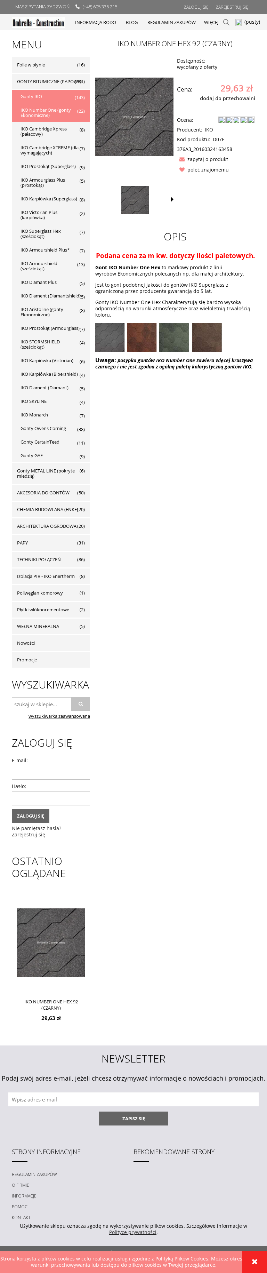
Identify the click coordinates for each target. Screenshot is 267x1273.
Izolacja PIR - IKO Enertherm (46, 576)
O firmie (20, 1185)
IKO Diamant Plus (39, 282)
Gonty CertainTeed (40, 442)
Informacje (24, 1196)
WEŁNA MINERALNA (38, 626)
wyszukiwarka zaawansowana (59, 716)
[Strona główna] (38, 22)
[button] (202, 159)
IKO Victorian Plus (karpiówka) (39, 215)
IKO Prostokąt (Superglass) (48, 166)
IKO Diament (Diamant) (44, 387)
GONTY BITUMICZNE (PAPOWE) (49, 81)
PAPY (22, 543)
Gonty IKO (31, 96)
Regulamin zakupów (34, 1174)
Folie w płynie (31, 65)
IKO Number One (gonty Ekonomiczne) (46, 112)
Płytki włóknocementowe (43, 609)
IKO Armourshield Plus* (45, 250)
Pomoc (19, 1207)
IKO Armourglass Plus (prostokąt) (43, 182)
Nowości (26, 643)
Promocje (27, 660)
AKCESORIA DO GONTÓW (43, 493)
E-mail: (20, 760)
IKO (209, 129)
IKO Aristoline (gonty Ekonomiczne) (42, 312)
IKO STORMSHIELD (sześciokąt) (40, 344)
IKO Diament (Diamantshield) (51, 296)
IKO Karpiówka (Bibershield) (49, 374)
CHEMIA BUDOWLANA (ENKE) (47, 509)
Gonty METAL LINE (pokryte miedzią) (46, 473)
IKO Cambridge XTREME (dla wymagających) (50, 150)
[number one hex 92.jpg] (135, 200)
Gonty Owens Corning (43, 428)
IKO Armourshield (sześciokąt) (39, 266)
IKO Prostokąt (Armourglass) (50, 328)
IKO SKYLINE (34, 401)
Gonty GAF (32, 455)
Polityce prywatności (132, 1232)
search (226, 22)
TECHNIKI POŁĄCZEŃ (39, 559)
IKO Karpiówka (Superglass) (49, 199)
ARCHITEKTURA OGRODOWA (46, 526)
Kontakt (21, 1217)
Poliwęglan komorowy (40, 593)
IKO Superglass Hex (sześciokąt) (41, 233)
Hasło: (19, 786)
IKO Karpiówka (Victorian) (47, 360)
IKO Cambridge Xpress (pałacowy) (44, 131)
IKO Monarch (34, 415)
